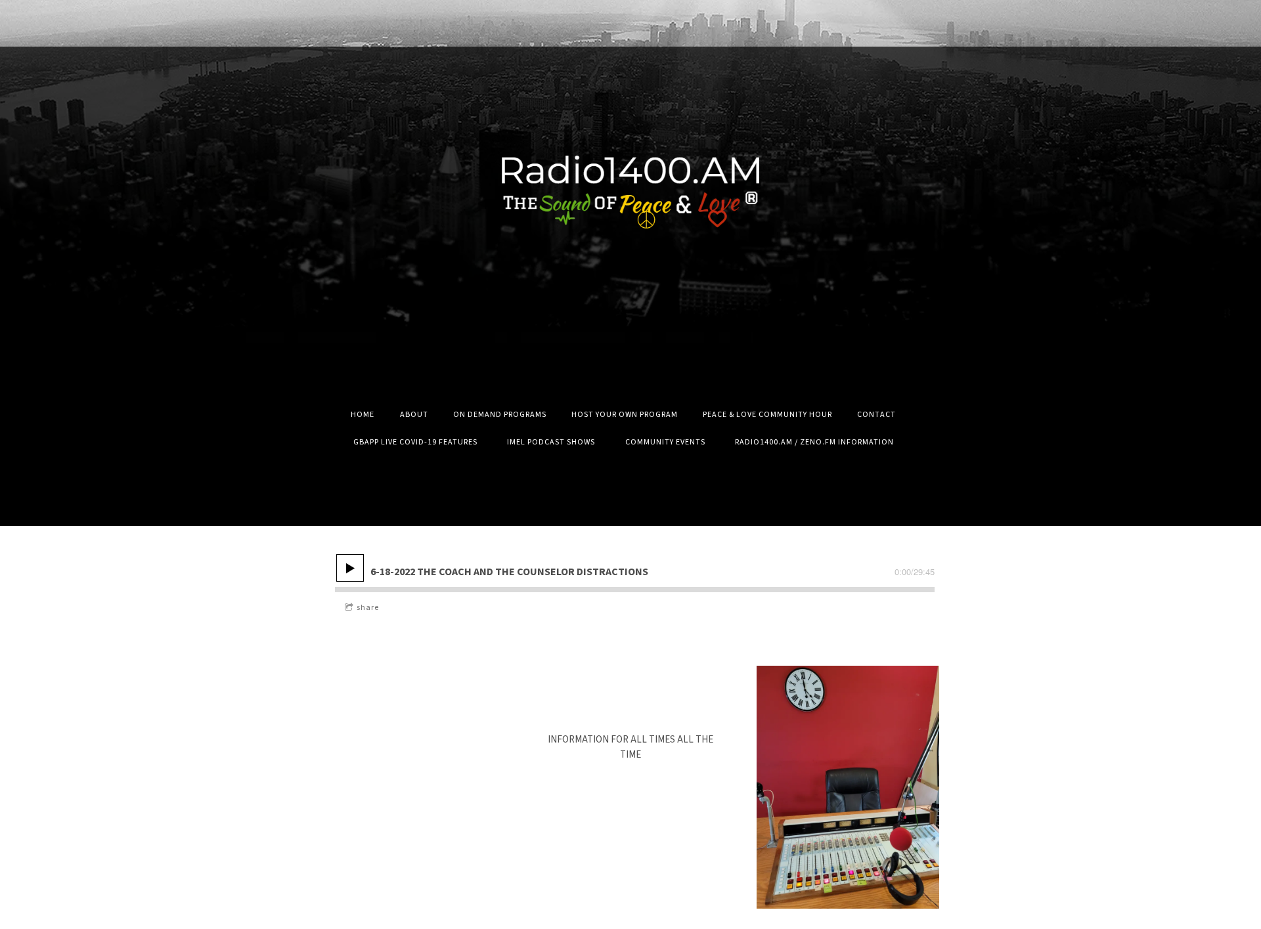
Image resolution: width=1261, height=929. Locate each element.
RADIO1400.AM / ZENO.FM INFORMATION (814, 442)
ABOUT (414, 414)
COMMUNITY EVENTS (665, 442)
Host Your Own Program (624, 414)
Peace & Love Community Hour (767, 414)
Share (368, 607)
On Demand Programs (499, 414)
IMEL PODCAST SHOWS (551, 442)
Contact (876, 414)
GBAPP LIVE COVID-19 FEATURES (415, 442)
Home (362, 414)
